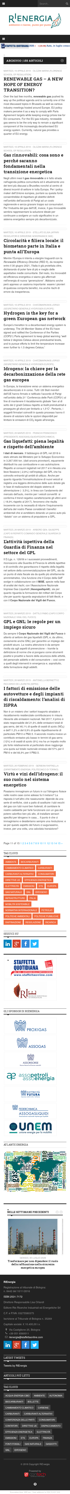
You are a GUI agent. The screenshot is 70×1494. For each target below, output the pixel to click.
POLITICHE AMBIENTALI (17, 916)
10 (41, 843)
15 (59, 843)
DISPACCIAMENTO (50, 1425)
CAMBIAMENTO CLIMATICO (19, 867)
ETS (41, 885)
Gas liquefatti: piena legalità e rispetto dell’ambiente (34, 443)
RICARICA (50, 922)
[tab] (35, 1145)
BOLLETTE (33, 1401)
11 (44, 843)
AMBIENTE (10, 861)
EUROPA (51, 885)
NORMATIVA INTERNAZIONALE (21, 910)
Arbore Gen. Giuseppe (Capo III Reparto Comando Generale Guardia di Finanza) (32, 533)
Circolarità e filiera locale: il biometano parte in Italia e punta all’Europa (34, 246)
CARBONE (43, 1407)
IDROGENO (41, 891)
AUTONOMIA (55, 1395)
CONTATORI (11, 1425)
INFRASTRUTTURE (15, 897)
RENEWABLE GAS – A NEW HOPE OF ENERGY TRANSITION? (33, 84)
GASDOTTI (51, 1443)
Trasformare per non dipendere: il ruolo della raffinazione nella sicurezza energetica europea (33, 1264)
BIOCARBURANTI (30, 861)
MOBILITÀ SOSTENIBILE (17, 904)
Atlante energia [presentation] (16, 1144)
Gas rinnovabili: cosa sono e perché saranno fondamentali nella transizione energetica (33, 163)
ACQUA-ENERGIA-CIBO (17, 1395)
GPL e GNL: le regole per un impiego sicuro (32, 624)
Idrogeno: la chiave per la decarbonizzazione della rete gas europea (34, 374)
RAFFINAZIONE (13, 922)
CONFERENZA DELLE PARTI (19, 1419)
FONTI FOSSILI (12, 1443)
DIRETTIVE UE (12, 879)
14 (55, 843)
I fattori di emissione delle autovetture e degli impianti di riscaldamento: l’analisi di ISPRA (34, 697)
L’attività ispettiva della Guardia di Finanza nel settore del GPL (29, 547)
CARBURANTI (45, 867)
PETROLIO (46, 910)
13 (51, 843)
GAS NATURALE (13, 891)
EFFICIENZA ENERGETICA (38, 879)
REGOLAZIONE (33, 922)
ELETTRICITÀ (12, 885)
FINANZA (47, 1437)
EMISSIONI (28, 885)
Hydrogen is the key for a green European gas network (35, 315)
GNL (28, 891)
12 (48, 843)
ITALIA (32, 897)
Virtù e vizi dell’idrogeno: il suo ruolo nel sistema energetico (33, 779)
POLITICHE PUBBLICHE (46, 916)
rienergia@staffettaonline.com (26, 1337)
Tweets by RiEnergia (15, 1365)
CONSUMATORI (46, 873)
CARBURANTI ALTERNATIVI (19, 873)
